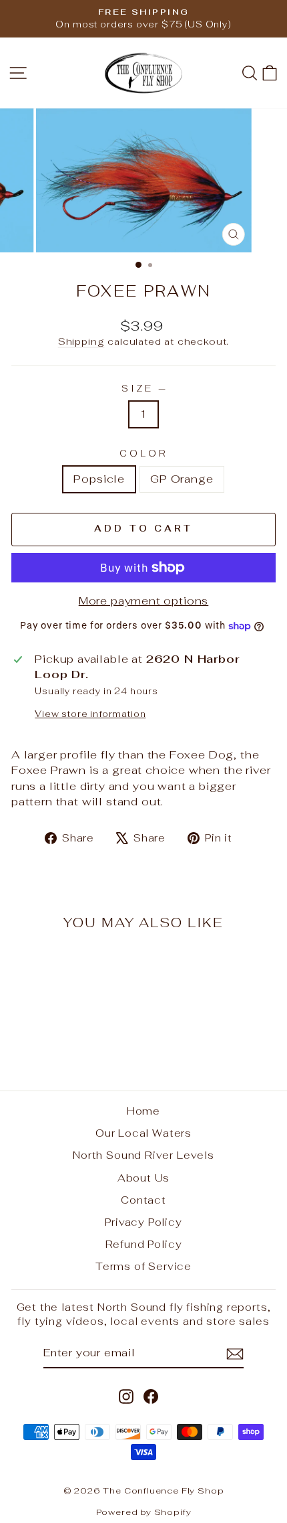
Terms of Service (143, 1266)
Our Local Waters (143, 1133)
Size (143, 388)
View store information (90, 714)
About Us (143, 1178)
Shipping (81, 341)
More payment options (144, 600)
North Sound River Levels (143, 1155)
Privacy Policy (143, 1222)
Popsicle (99, 478)
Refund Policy (143, 1244)
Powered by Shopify (144, 1512)
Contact (143, 1200)
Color (143, 453)
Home (143, 1111)
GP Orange (181, 478)
